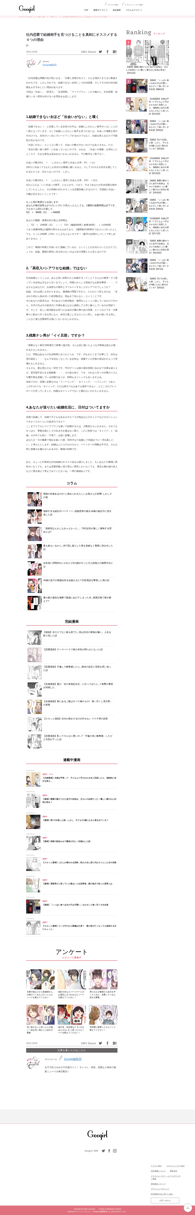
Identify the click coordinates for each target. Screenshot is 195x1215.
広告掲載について (158, 1171)
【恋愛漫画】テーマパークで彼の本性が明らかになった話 (73, 649)
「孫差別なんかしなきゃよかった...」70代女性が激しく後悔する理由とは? (77, 530)
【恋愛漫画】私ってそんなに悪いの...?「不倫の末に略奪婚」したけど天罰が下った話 (77, 738)
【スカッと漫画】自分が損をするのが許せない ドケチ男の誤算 (75, 718)
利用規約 (154, 1184)
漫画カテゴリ (100, 10)
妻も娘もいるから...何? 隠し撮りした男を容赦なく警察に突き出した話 (78, 547)
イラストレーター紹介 (134, 5)
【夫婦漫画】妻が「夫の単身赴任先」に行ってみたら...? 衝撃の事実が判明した (78, 686)
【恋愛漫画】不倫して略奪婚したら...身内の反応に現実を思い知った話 (77, 668)
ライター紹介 (113, 5)
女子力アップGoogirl (26, 17)
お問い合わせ (165, 1200)
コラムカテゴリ (134, 10)
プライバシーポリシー (160, 1189)
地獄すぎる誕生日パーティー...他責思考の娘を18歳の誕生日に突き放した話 (77, 513)
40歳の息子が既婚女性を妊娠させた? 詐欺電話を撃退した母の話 (76, 580)
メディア (162, 1184)
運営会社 (173, 1171)
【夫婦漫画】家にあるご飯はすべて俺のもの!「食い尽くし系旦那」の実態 (77, 703)
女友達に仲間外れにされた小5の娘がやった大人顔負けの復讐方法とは (78, 565)
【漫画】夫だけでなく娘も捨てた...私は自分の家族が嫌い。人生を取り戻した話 (77, 634)
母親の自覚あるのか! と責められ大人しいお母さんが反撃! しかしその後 (77, 495)
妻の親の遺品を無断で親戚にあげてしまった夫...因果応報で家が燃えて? (77, 599)
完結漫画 (117, 10)
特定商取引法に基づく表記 (162, 1194)
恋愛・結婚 (41, 17)
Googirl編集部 (49, 65)
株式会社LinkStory (114, 1209)
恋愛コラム (53, 17)
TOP (86, 10)
